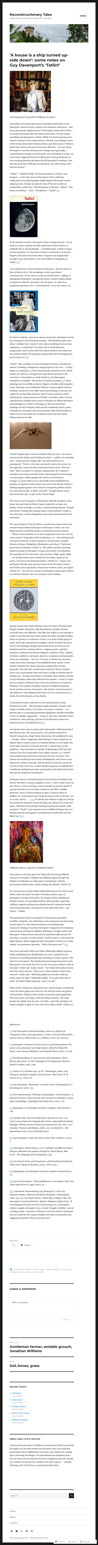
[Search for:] (39, 1495)
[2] (18, 262)
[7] (63, 380)
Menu (83, 16)
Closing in (17, 1393)
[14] (66, 944)
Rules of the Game (20, 1413)
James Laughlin (25, 1272)
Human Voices (19, 1406)
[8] (45, 404)
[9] (19, 481)
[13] (21, 816)
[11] (60, 752)
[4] (27, 357)
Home (13, 1511)
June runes (17, 1400)
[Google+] (22, 1531)
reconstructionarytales (22, 1269)
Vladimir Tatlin (38, 1272)
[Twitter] (12, 1531)
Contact (13, 1523)
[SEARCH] (71, 1495)
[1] (58, 190)
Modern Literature (53, 1269)
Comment (65, 1320)
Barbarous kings (19, 1420)
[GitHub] (27, 1531)
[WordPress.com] (32, 1531)
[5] (30, 370)
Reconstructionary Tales (31, 15)
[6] (48, 377)
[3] (69, 285)
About (13, 1517)
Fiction (65, 1269)
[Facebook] (17, 1531)
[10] (43, 722)
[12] (32, 799)
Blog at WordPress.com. (39, 1538)
